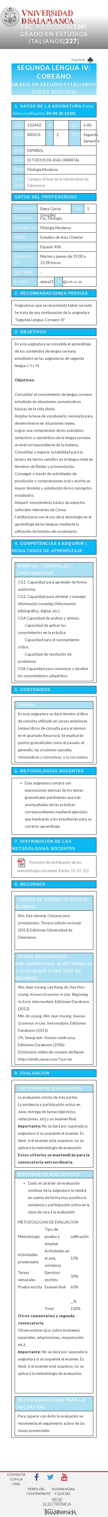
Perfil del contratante (36, 1491)
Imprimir (78, 59)
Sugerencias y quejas (62, 1491)
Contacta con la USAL (16, 1477)
